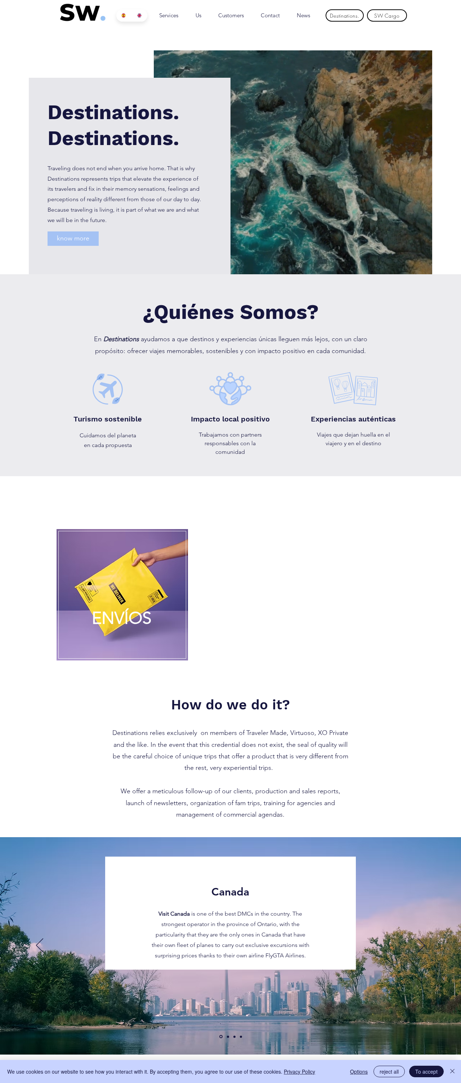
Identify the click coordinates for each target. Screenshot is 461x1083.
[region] (122, 595)
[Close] (452, 1071)
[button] (73, 238)
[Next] (421, 945)
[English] (140, 15)
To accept (426, 1071)
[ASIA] (234, 1036)
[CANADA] (220, 1036)
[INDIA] (241, 1036)
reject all (389, 1071)
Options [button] (359, 1071)
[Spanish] (124, 15)
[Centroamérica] (227, 1036)
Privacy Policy (299, 1071)
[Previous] (39, 945)
